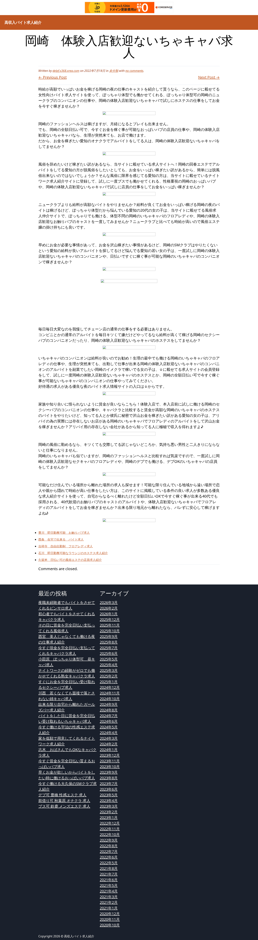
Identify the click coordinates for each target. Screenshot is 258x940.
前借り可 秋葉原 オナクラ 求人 (64, 800)
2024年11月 (110, 693)
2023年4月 (109, 800)
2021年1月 (109, 908)
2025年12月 (110, 619)
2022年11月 (110, 828)
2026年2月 (109, 608)
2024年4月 (109, 732)
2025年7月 (109, 647)
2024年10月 (110, 698)
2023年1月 (109, 817)
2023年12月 (110, 755)
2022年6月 (109, 857)
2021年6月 (109, 879)
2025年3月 (109, 670)
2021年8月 (109, 868)
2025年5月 (109, 659)
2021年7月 (109, 874)
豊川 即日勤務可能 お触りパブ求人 (64, 533)
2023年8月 (109, 777)
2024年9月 (109, 704)
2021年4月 (109, 891)
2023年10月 (110, 766)
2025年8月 (109, 642)
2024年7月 (109, 715)
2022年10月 (110, 834)
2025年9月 (109, 636)
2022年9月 (109, 840)
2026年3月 (109, 602)
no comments (134, 71)
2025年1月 (109, 681)
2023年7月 (109, 783)
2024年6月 (109, 721)
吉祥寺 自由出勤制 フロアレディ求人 (65, 546)
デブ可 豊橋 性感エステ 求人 (62, 794)
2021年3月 (109, 896)
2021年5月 (109, 885)
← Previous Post (52, 77)
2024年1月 (109, 749)
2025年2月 (109, 676)
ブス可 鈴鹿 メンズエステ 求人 (64, 806)
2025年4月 (109, 664)
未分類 (113, 71)
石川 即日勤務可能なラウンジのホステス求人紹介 (73, 553)
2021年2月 (109, 902)
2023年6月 (109, 789)
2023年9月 (109, 772)
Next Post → (209, 77)
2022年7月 (109, 851)
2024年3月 (109, 738)
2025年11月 (110, 625)
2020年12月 (110, 913)
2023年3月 (109, 806)
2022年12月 (110, 823)
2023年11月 (110, 760)
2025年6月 (109, 653)
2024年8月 (109, 710)
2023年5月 (109, 794)
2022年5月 (109, 862)
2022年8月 (109, 845)
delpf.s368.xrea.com (66, 71)
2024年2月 (109, 743)
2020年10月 (110, 925)
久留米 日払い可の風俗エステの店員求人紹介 (70, 560)
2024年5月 (109, 727)
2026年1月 (109, 613)
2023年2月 (109, 811)
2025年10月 (110, 630)
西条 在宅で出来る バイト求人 (61, 539)
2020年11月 (110, 919)
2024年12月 (110, 687)
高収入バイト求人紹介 (23, 22)
